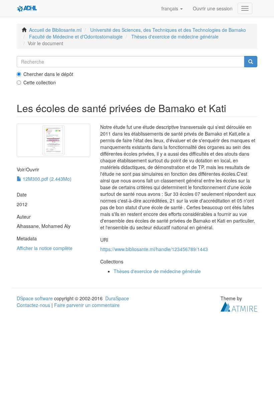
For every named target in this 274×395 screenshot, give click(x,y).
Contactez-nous (33, 305)
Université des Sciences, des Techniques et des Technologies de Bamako (168, 29)
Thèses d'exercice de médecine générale (175, 36)
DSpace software (35, 298)
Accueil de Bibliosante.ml (55, 29)
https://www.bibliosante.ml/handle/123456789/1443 (154, 249)
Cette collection (39, 82)
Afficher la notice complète (45, 248)
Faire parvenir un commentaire (87, 305)
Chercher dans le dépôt (48, 74)
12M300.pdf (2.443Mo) (46, 178)
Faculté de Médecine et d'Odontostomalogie (76, 36)
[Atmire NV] (239, 305)
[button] (172, 8)
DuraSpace (117, 298)
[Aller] (250, 61)
